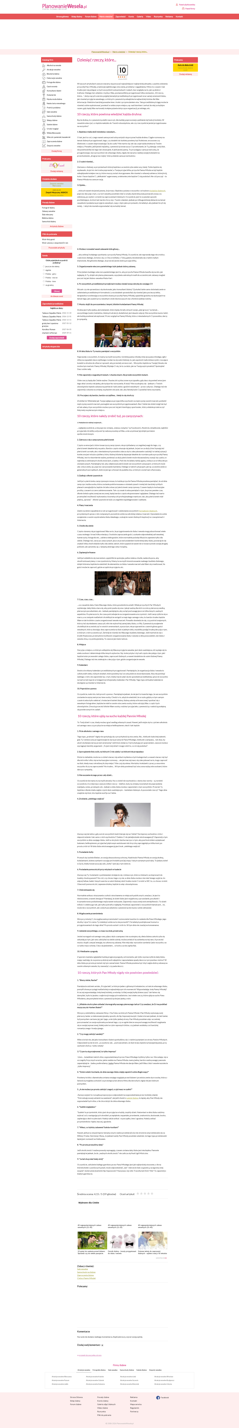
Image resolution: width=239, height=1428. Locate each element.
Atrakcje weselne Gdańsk (95, 1380)
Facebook (164, 1397)
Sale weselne (52, 112)
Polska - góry (50, 274)
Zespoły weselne (53, 145)
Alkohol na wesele (54, 65)
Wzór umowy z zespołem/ (55, 243)
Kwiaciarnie (51, 95)
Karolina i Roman (56, 329)
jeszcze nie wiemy (52, 266)
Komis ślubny (102, 1401)
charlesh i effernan (56, 333)
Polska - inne (50, 281)
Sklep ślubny (75, 1401)
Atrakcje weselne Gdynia (163, 1384)
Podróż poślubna (53, 107)
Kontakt (133, 1401)
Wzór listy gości (48, 239)
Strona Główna (76, 1397)
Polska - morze (51, 278)
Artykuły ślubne (56, 226)
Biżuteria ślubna (53, 74)
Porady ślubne (48, 202)
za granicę (49, 285)
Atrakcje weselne (53, 69)
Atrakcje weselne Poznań (60, 1380)
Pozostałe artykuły (57, 247)
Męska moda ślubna (54, 99)
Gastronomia (52, 86)
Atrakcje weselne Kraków (95, 1377)
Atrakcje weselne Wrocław (163, 1377)
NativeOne (123, 1258)
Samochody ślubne (54, 116)
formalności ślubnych (148, 511)
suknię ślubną (132, 1098)
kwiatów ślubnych (157, 190)
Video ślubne (102, 1408)
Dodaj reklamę (56, 171)
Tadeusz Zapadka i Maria (56, 313)
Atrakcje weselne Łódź (128, 1377)
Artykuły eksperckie (51, 346)
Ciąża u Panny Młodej (86, 1278)
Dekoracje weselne (54, 78)
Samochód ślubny (49, 221)
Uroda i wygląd (52, 129)
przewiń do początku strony (90, 1355)
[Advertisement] (122, 34)
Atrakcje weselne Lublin (60, 1384)
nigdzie (48, 270)
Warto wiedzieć (118, 52)
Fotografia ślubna (53, 82)
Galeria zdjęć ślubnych (106, 1404)
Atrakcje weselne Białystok (129, 1384)
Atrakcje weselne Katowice (95, 1384)
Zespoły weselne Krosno (56, 191)
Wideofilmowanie (54, 133)
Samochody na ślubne (86, 1272)
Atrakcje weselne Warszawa (62, 1377)
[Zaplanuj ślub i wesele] (66, 6)
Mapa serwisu (136, 1404)
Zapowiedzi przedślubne (52, 303)
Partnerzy (134, 1411)
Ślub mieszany (47, 214)
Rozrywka (101, 1411)
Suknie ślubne (52, 124)
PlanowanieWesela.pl (100, 52)
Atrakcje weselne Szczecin (129, 1380)
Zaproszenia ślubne (54, 141)
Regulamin (134, 1408)
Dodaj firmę (57, 151)
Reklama (133, 1397)
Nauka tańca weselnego (56, 103)
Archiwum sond (57, 296)
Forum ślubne (75, 1404)
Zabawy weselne (48, 211)
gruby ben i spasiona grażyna (56, 324)
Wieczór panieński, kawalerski (58, 137)
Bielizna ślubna (47, 218)
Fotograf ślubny (48, 208)
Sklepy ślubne (52, 120)
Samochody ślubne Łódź (185, 69)
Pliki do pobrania (49, 234)
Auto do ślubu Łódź (185, 65)
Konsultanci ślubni (54, 91)
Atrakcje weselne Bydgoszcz (164, 1380)
